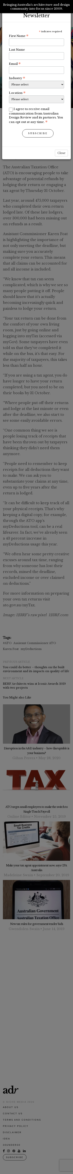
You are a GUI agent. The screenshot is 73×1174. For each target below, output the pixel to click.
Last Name (17, 49)
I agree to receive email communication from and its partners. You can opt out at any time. (36, 115)
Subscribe (37, 133)
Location (17, 93)
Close (61, 153)
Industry (17, 78)
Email (15, 63)
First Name (18, 36)
